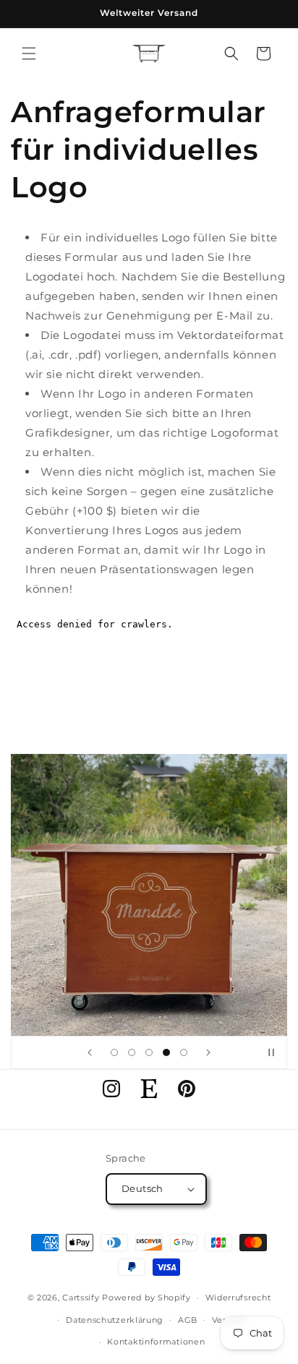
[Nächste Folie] (208, 1052)
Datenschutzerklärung (114, 1320)
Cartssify (80, 1297)
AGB (187, 1320)
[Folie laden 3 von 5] (149, 1052)
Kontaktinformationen (156, 1342)
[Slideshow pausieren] (271, 1052)
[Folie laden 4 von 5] (166, 1052)
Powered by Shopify (146, 1297)
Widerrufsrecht (238, 1297)
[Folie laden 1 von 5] (114, 1052)
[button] (29, 53)
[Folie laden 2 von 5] (131, 1052)
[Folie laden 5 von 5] (183, 1052)
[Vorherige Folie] (90, 1052)
